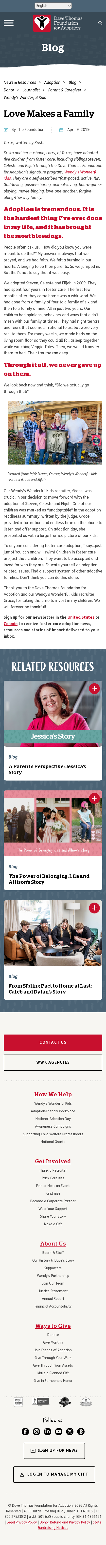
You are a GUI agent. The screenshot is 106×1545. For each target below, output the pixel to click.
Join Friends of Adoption (53, 1350)
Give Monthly (53, 1343)
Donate (53, 1335)
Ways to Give (53, 1326)
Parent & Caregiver (64, 90)
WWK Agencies (53, 1063)
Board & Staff (53, 1253)
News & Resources (20, 83)
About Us (53, 1244)
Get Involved (53, 1161)
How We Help (53, 1094)
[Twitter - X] (69, 1431)
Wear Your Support (53, 1209)
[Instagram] (36, 1431)
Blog (72, 83)
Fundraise (53, 1194)
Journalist (31, 90)
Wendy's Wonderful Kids (25, 98)
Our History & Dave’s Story (53, 1261)
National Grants (53, 1142)
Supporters (53, 1268)
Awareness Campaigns (53, 1127)
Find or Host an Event (53, 1186)
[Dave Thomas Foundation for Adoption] (58, 23)
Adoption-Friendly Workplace (53, 1111)
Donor (9, 90)
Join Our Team (53, 1284)
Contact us (53, 1043)
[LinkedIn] (47, 1431)
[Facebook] (25, 1431)
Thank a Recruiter (53, 1171)
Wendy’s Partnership (53, 1276)
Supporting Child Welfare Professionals (53, 1134)
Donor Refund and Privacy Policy (65, 1522)
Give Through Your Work (53, 1358)
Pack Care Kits (53, 1178)
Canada (11, 624)
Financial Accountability (53, 1307)
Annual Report (53, 1299)
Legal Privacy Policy (22, 1522)
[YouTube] (58, 1431)
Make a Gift (53, 1224)
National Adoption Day (53, 1119)
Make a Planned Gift (53, 1373)
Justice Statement (53, 1291)
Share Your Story (53, 1217)
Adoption (52, 83)
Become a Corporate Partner (53, 1201)
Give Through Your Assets (53, 1366)
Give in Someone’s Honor (53, 1381)
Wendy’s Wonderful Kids (53, 1104)
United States (81, 618)
